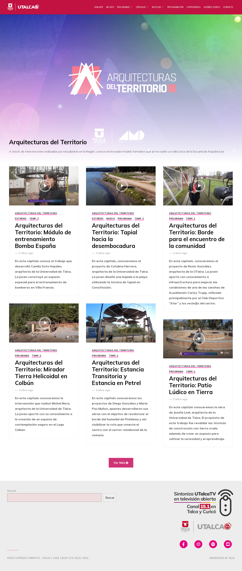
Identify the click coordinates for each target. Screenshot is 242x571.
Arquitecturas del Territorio (36, 213)
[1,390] (198, 338)
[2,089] (198, 185)
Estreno (21, 218)
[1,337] (121, 322)
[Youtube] (228, 544)
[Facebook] (184, 544)
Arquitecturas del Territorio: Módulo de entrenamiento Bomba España (43, 235)
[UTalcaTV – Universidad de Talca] (23, 5)
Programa (125, 218)
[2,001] (121, 185)
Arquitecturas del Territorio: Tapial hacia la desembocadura (116, 235)
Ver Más (119, 463)
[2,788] (44, 322)
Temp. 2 (34, 218)
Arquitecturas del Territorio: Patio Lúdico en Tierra (193, 385)
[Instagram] (198, 544)
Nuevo (110, 218)
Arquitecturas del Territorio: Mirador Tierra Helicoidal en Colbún (41, 373)
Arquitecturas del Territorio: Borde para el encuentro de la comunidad (197, 235)
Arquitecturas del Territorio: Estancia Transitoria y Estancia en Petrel (118, 373)
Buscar (11, 490)
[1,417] (44, 185)
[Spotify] (213, 544)
